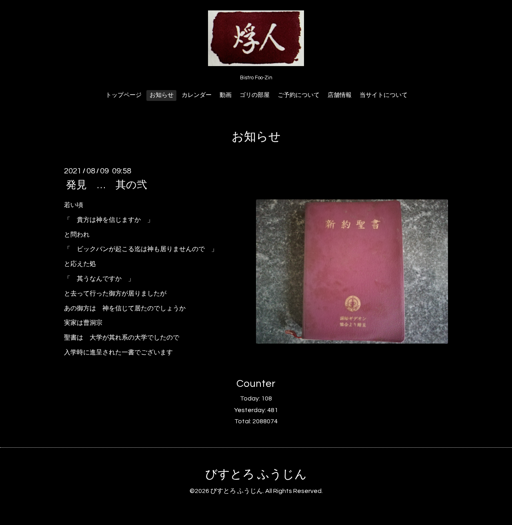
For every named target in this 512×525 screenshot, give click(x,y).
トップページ (124, 95)
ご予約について (299, 95)
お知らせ (162, 95)
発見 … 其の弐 (106, 185)
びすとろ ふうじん (256, 474)
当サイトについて (384, 95)
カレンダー (197, 95)
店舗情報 (340, 95)
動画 (226, 95)
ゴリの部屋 (255, 95)
